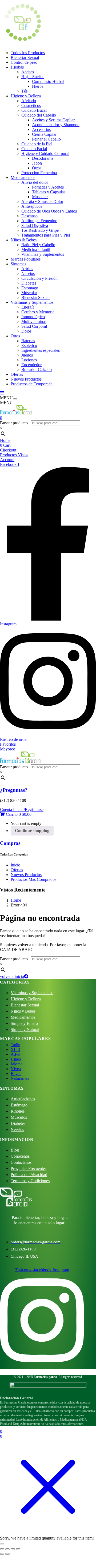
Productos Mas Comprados (33, 879)
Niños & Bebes (24, 240)
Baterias (28, 340)
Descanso (29, 216)
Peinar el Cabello (46, 139)
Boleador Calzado (36, 369)
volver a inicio (12, 976)
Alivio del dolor (34, 182)
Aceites (27, 72)
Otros (36, 168)
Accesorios (41, 129)
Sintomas (18, 264)
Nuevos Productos (26, 379)
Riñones (18, 1111)
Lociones (29, 360)
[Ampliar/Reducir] (2, 1549)
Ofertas (17, 374)
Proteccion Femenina (39, 172)
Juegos (27, 355)
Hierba (37, 86)
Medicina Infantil (35, 249)
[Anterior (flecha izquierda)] (2, 1554)
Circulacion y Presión (39, 278)
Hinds (16, 1059)
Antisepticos (31, 206)
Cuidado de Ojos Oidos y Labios (49, 211)
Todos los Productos (28, 52)
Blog (15, 1150)
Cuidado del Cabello (38, 115)
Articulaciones (23, 1099)
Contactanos (21, 1162)
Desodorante (42, 158)
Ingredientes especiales (40, 350)
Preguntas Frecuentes (28, 1168)
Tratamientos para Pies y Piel (45, 235)
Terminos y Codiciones (30, 1180)
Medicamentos (23, 177)
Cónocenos (20, 1156)
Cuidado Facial (34, 148)
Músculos (19, 1117)
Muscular (40, 196)
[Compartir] (13, 1549)
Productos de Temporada (32, 384)
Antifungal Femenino (39, 220)
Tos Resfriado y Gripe (40, 230)
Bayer (16, 1073)
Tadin (15, 1044)
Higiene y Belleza (26, 96)
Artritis (27, 268)
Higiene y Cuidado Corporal (45, 153)
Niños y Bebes (23, 1011)
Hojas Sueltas (32, 76)
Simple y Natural (25, 1029)
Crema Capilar (44, 134)
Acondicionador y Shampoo (55, 124)
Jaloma (16, 1064)
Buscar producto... (15, 423)
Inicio (15, 865)
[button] (15, 814)
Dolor (26, 331)
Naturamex (20, 1078)
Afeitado (28, 100)
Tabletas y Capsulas (48, 192)
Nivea (16, 1068)
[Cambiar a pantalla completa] (7, 1549)
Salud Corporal (34, 326)
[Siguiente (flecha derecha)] (7, 1554)
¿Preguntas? (13, 790)
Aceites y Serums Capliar (53, 120)
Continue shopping (32, 830)
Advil (15, 1054)
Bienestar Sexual (25, 57)
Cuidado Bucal (34, 110)
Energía (27, 307)
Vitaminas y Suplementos (42, 254)
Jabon (37, 163)
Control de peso (24, 62)
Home (5, 440)
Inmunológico (33, 316)
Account (7, 459)
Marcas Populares (26, 259)
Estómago (29, 288)
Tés (24, 91)
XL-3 (15, 1049)
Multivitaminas (33, 321)
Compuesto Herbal (48, 81)
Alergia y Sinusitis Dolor (42, 201)
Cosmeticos (31, 105)
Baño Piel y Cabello (38, 244)
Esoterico (29, 345)
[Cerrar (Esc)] (18, 1549)
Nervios (28, 273)
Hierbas (17, 67)
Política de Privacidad (29, 1174)
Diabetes (28, 283)
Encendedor (31, 364)
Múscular (29, 292)
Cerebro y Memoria (37, 312)
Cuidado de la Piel (36, 144)
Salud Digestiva (34, 225)
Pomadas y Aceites (48, 187)
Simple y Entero (24, 1023)
